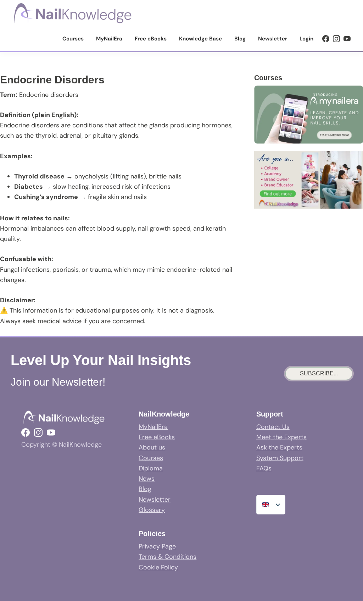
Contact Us (273, 427)
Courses (151, 458)
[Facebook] (325, 38)
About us (152, 447)
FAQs (264, 468)
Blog (145, 489)
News (147, 478)
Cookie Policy (158, 567)
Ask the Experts (279, 447)
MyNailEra (153, 427)
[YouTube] (347, 38)
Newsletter (155, 499)
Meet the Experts (281, 437)
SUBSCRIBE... (319, 373)
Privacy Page (157, 546)
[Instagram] (336, 38)
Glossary (152, 510)
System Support (279, 458)
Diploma (151, 468)
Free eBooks (157, 437)
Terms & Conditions (167, 556)
